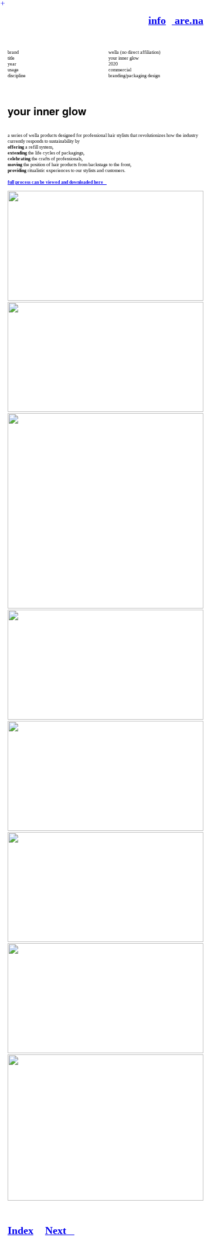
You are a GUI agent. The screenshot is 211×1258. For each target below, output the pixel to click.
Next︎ (59, 1230)
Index (20, 1230)
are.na (187, 20)
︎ (2, 3)
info (157, 20)
